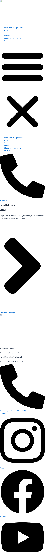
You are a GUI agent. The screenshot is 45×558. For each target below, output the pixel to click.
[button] (22, 89)
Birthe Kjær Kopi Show (12, 38)
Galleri (6, 30)
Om (5, 33)
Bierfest (7, 41)
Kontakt (7, 36)
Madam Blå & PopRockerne (14, 28)
